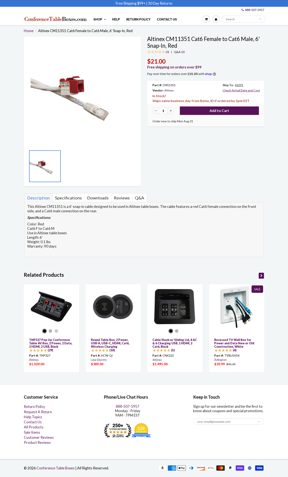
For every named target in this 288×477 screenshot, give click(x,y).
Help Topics (33, 417)
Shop (97, 19)
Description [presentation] (38, 197)
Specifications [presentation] (68, 197)
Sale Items (32, 432)
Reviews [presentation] (122, 197)
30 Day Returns (160, 3)
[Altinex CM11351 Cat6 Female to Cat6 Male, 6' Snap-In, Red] (82, 94)
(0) (179, 52)
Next (134, 167)
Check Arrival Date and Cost (241, 90)
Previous (30, 167)
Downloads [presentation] (98, 197)
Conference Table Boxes (55, 468)
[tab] (38, 197)
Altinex (169, 90)
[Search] (260, 19)
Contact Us (167, 19)
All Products (33, 427)
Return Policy (138, 19)
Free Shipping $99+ (131, 3)
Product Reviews (37, 442)
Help (116, 19)
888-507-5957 (254, 10)
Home (29, 31)
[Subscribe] (258, 421)
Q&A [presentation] (139, 197)
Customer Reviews (39, 437)
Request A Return (38, 412)
